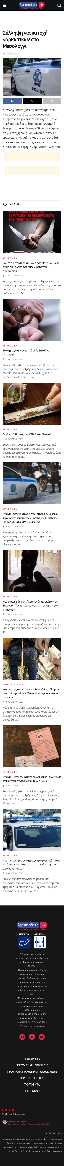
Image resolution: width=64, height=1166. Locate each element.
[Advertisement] (32, 18)
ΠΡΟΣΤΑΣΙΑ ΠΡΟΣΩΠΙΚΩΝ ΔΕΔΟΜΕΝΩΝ (32, 1071)
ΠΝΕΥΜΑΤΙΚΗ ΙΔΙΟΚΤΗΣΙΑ (32, 1065)
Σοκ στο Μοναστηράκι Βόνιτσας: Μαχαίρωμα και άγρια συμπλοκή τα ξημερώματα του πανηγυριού (31, 267)
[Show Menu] (4, 5)
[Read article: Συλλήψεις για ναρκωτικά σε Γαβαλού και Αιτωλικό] (32, 320)
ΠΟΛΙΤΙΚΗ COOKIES (32, 1078)
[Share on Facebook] (12, 101)
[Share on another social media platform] (52, 101)
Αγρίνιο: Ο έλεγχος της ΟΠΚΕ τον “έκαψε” (27, 434)
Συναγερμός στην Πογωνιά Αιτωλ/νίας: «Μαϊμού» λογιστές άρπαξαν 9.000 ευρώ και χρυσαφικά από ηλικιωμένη (31, 693)
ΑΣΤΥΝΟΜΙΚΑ (10, 258)
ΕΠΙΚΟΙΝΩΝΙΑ (32, 1091)
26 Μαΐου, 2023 (11, 53)
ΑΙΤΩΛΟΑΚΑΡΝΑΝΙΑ (13, 684)
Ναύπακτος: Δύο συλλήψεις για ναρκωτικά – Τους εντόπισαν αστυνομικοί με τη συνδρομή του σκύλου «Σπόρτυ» (31, 864)
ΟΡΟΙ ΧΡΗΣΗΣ (32, 1059)
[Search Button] (59, 5)
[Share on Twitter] (32, 101)
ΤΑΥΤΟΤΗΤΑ (32, 1084)
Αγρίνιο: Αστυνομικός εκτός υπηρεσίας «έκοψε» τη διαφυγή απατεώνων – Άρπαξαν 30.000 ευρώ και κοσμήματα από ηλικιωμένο (30, 518)
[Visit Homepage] (31, 5)
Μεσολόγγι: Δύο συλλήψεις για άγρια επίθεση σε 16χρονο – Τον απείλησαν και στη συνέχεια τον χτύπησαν (30, 605)
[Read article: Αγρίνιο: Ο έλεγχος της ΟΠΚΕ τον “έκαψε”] (32, 404)
